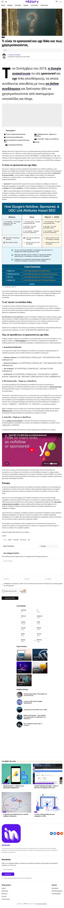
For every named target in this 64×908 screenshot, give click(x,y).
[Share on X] (11, 50)
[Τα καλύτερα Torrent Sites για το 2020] (19, 710)
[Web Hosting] (24, 667)
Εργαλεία (51, 783)
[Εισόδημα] (39, 667)
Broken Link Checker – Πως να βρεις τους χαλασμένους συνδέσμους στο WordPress (35, 717)
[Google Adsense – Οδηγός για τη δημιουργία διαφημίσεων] (16, 774)
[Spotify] (24, 634)
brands (19, 188)
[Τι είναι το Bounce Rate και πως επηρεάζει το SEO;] (47, 802)
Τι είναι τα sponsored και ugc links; (16, 134)
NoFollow (16, 539)
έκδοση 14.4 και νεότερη (14, 420)
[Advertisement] (32, 115)
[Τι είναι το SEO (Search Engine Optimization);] (19, 702)
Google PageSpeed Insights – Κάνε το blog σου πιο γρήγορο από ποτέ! (46, 786)
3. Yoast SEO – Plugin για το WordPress (48, 139)
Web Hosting (21, 669)
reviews (6, 188)
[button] (3, 2)
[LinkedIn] (24, 628)
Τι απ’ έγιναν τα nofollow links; (14, 137)
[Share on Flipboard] (13, 50)
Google (10, 539)
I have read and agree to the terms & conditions (18, 878)
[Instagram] (39, 616)
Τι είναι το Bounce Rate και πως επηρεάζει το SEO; (44, 815)
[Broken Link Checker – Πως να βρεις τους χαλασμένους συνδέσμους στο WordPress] (19, 717)
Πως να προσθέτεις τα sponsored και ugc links (16, 141)
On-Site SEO (23, 539)
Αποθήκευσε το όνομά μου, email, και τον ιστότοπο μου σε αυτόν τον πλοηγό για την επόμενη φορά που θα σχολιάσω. (33, 584)
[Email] (16, 50)
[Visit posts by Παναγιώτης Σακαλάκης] (4, 55)
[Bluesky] (24, 640)
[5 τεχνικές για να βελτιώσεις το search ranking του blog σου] (16, 802)
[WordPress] (39, 655)
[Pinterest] (24, 616)
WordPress (37, 657)
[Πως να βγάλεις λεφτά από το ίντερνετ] (19, 724)
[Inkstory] (32, 1)
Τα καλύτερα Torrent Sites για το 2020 (35, 709)
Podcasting (21, 682)
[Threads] (39, 634)
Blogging (20, 657)
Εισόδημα (36, 669)
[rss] (39, 640)
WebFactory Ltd (7, 410)
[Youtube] (24, 622)
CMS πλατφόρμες (20, 340)
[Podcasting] (24, 680)
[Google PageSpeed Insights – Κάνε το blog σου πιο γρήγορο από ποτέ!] (47, 774)
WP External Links (55, 387)
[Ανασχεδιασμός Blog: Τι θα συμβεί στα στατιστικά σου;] (19, 695)
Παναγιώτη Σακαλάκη (41, 903)
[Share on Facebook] (8, 50)
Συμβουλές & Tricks (39, 783)
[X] (39, 610)
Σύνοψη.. (37, 142)
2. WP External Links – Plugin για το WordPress (45, 135)
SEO (3, 37)
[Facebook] (24, 610)
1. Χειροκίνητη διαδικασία (15, 145)
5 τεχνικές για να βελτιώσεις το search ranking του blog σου (15, 815)
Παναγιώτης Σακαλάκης (14, 54)
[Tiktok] (39, 622)
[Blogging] (24, 655)
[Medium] (39, 628)
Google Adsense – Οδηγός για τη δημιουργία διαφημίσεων (13, 786)
